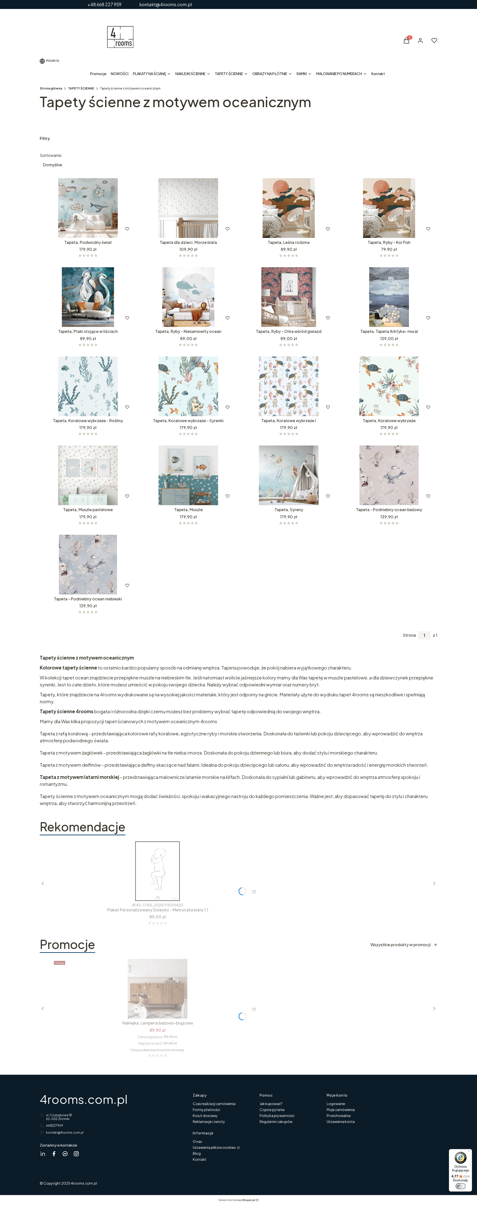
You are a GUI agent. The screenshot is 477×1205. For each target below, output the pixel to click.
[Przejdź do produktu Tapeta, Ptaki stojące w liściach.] (88, 297)
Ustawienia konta (341, 1121)
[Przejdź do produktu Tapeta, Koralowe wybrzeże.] (389, 386)
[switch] (461, 1186)
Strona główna (51, 88)
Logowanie (336, 1103)
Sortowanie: (51, 155)
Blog (197, 1153)
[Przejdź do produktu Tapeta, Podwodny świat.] (88, 208)
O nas (197, 1141)
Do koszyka (178, 229)
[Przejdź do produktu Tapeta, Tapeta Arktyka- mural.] (389, 297)
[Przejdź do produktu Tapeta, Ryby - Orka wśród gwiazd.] (288, 297)
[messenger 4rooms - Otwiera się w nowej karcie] (65, 1154)
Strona (409, 635)
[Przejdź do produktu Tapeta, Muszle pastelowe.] (88, 475)
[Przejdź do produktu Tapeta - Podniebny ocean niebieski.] (88, 564)
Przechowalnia (339, 1115)
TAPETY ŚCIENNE (81, 88)
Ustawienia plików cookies (214, 1147)
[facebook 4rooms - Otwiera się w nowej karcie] (54, 1154)
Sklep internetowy (236, 1200)
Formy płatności (206, 1109)
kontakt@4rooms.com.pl (64, 1132)
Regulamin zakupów (276, 1121)
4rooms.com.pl (84, 1099)
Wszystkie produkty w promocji (400, 944)
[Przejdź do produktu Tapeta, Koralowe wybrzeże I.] (288, 386)
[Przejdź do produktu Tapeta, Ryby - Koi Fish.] (389, 208)
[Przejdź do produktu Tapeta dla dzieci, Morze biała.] (188, 208)
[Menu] (469, 1152)
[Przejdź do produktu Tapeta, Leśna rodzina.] (288, 208)
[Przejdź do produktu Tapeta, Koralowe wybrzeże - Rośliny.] (88, 386)
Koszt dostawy (205, 1115)
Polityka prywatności (277, 1115)
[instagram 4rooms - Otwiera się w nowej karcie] (76, 1154)
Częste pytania (272, 1109)
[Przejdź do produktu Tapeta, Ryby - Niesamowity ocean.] (188, 297)
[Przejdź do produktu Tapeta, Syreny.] (288, 475)
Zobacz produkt (81, 229)
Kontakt (199, 1159)
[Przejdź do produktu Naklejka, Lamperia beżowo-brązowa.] (157, 989)
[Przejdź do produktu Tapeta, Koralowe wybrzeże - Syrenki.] (188, 386)
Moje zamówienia (341, 1109)
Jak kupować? (271, 1103)
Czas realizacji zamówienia (214, 1103)
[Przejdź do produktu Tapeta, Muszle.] (188, 475)
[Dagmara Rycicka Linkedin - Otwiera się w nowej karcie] (43, 1154)
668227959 (54, 1125)
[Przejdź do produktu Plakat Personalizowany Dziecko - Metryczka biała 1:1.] (157, 871)
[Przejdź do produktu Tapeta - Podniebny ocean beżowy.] (389, 475)
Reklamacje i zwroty (209, 1121)
